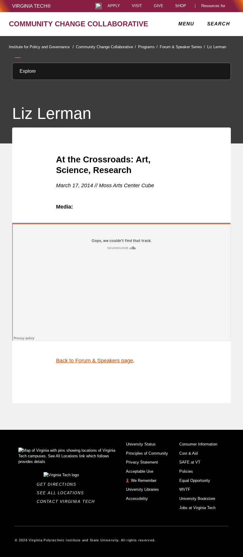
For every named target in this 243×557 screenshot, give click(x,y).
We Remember (143, 480)
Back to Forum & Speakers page (94, 361)
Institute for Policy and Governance (41, 47)
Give (158, 6)
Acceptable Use (139, 471)
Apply (114, 6)
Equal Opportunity (194, 480)
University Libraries (142, 489)
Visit (137, 6)
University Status (141, 444)
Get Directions (58, 484)
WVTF (184, 489)
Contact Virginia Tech (67, 501)
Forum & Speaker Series (182, 47)
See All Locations (62, 493)
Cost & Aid (188, 453)
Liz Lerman (216, 47)
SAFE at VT (189, 462)
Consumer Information (198, 444)
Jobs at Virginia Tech (197, 508)
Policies (186, 471)
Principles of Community (147, 453)
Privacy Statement (142, 462)
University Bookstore (197, 498)
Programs (148, 47)
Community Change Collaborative (106, 47)
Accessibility (137, 498)
